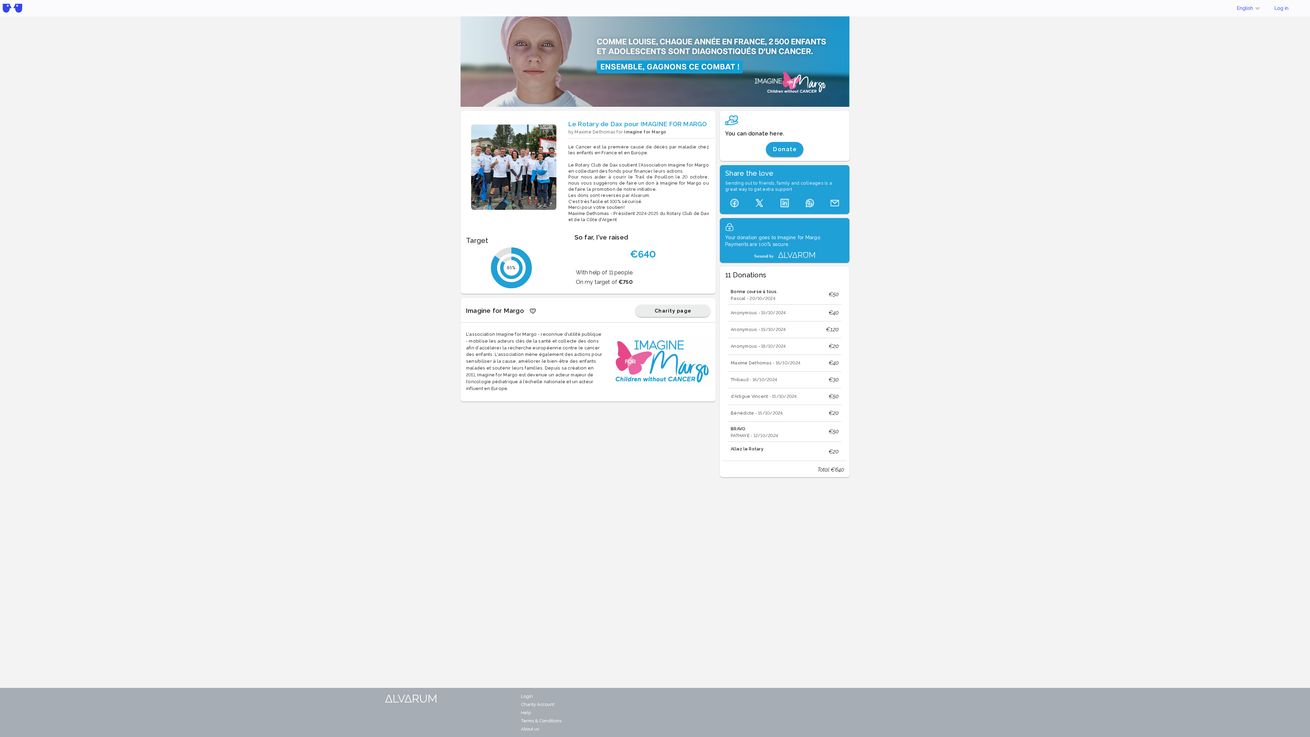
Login (527, 696)
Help (526, 712)
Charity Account (537, 704)
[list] (784, 368)
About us (530, 729)
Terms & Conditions (541, 720)
